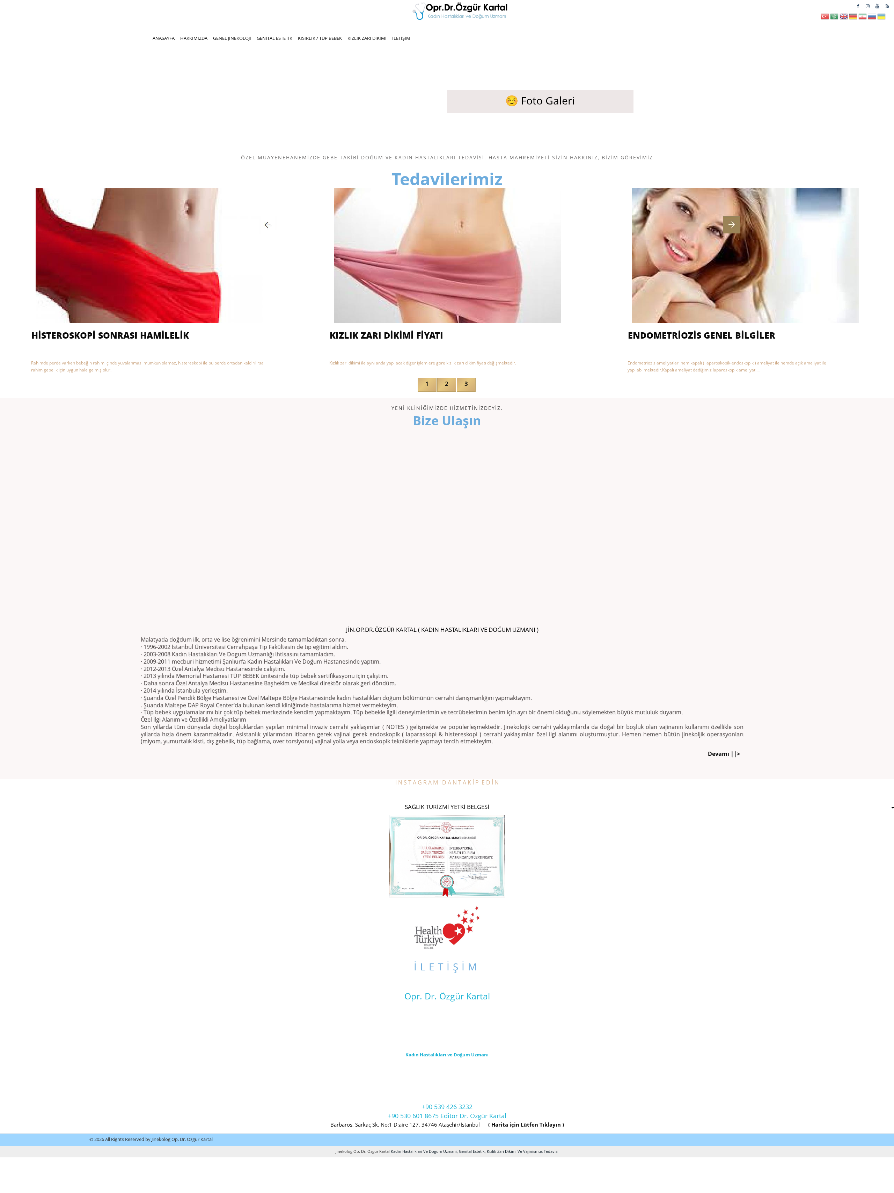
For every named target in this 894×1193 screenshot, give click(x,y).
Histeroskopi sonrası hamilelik (110, 335)
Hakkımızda (193, 38)
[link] (447, 808)
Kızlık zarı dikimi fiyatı (386, 335)
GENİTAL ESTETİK (274, 38)
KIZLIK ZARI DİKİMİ (367, 38)
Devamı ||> (724, 754)
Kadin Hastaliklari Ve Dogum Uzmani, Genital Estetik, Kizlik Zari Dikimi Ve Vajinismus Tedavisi (474, 1151)
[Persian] (862, 18)
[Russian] (872, 18)
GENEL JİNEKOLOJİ (232, 38)
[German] (853, 18)
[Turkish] (825, 18)
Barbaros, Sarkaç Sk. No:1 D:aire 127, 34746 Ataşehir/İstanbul (405, 1124)
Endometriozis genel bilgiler (701, 335)
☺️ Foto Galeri (540, 100)
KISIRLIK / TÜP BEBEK (320, 38)
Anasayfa (164, 38)
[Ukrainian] (881, 18)
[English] (844, 18)
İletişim (401, 38)
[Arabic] (834, 18)
